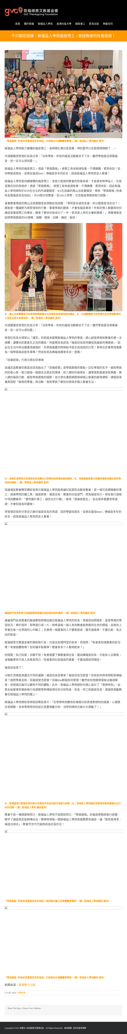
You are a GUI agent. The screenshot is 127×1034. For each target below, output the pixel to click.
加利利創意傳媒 (79, 1028)
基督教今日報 (27, 984)
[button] (117, 23)
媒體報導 (21, 993)
